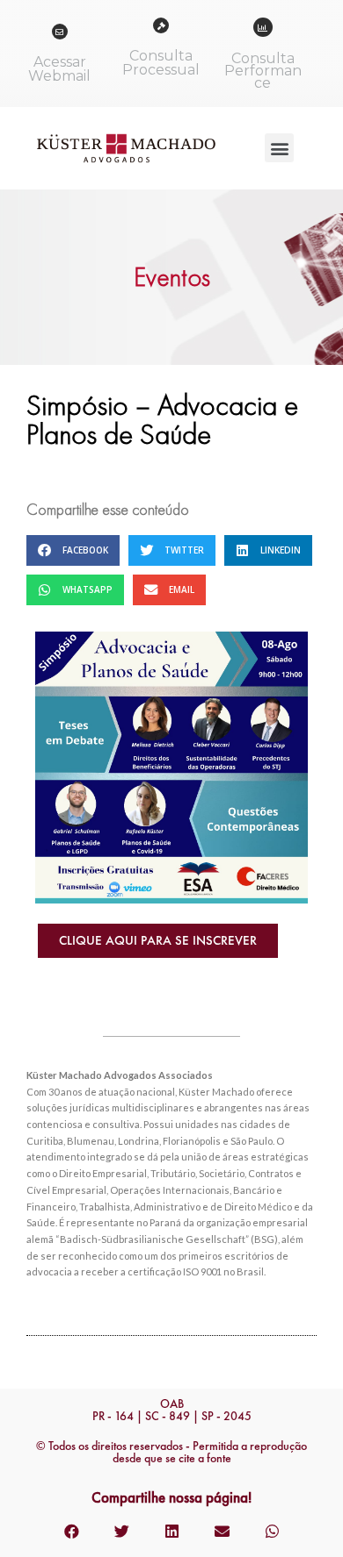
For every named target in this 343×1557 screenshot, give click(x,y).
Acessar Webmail (59, 69)
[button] (279, 147)
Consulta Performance (263, 70)
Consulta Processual (161, 62)
